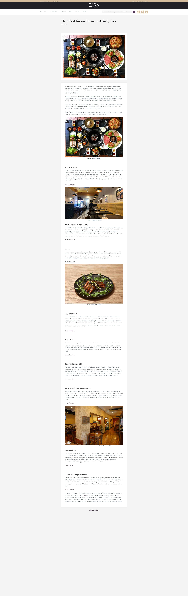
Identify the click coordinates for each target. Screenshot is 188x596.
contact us (85, 495)
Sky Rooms (63, 11)
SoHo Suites (43, 11)
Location (77, 11)
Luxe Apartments (53, 11)
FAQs (70, 11)
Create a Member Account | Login (140, 1)
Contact (84, 11)
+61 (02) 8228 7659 (44, 1)
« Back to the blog (94, 510)
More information (70, 184)
